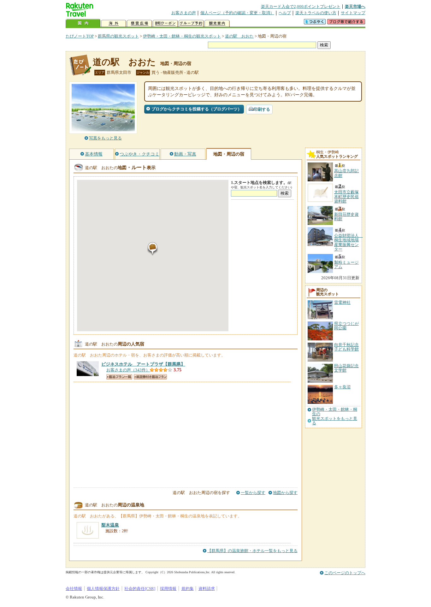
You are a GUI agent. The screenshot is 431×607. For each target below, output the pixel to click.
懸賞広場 (139, 23)
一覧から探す (253, 492)
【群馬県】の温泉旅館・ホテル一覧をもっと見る (252, 550)
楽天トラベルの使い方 (315, 12)
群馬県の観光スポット (118, 36)
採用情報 (168, 588)
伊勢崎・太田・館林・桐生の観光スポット (182, 36)
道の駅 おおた (239, 36)
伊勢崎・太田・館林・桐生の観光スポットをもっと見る (334, 416)
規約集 (187, 588)
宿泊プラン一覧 (119, 377)
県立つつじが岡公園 (346, 325)
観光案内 (217, 23)
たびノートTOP (80, 36)
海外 (113, 23)
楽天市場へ (355, 6)
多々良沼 (342, 387)
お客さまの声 (183, 12)
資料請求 (206, 588)
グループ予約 (191, 23)
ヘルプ (285, 12)
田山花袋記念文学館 (346, 368)
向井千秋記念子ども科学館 (346, 346)
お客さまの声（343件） (128, 370)
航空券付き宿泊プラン (150, 377)
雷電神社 (342, 302)
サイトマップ (353, 12)
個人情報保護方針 (103, 588)
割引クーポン (165, 23)
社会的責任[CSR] (139, 588)
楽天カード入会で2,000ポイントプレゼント (300, 6)
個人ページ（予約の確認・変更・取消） (237, 12)
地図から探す (285, 492)
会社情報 (74, 588)
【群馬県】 (143, 364)
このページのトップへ (344, 572)
